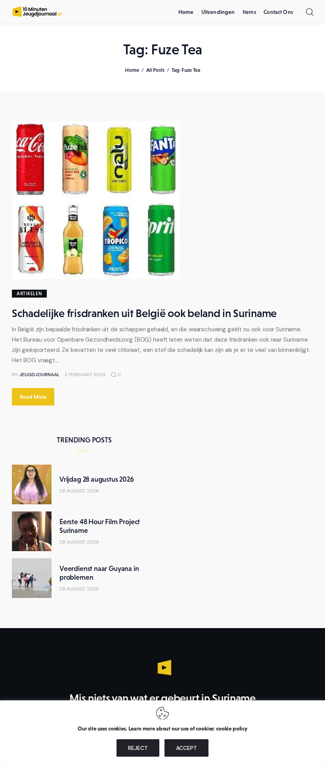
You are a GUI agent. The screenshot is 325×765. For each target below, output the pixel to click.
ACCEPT (186, 748)
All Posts (155, 70)
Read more (33, 397)
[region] (162, 732)
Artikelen (29, 293)
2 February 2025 (85, 374)
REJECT (138, 748)
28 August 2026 (79, 491)
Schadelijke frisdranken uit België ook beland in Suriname (144, 313)
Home (132, 70)
